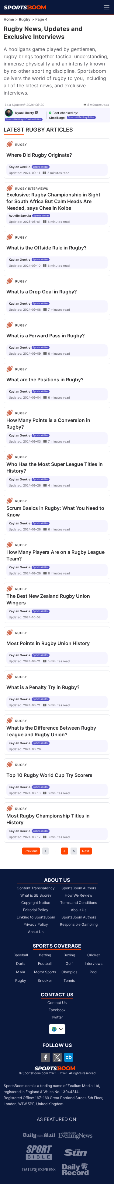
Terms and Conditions (78, 902)
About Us (35, 931)
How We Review (78, 895)
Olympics (69, 972)
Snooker (45, 980)
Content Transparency (36, 888)
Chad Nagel (57, 117)
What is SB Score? (35, 895)
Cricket (93, 955)
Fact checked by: (65, 113)
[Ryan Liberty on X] (36, 112)
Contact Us (57, 1002)
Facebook (57, 1010)
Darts (20, 963)
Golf (69, 963)
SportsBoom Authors (78, 888)
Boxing (69, 955)
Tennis (69, 980)
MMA (20, 972)
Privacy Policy (35, 924)
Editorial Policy (35, 910)
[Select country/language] (57, 1029)
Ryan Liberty (24, 113)
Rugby (24, 19)
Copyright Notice (35, 902)
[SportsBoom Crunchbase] (68, 1057)
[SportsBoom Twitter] (57, 1057)
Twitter (57, 1017)
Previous (31, 851)
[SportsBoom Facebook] (45, 1057)
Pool (93, 972)
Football (45, 963)
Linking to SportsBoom (36, 917)
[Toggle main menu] (107, 7)
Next (85, 851)
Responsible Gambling (79, 924)
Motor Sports (45, 972)
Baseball (20, 955)
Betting (45, 955)
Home (9, 19)
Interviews (93, 963)
